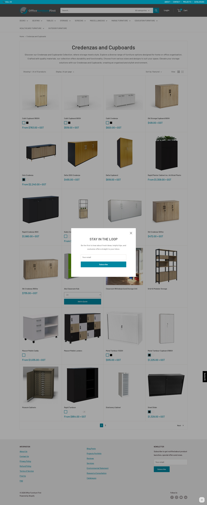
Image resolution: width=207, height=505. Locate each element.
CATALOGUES (199, 2)
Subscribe (103, 264)
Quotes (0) (205, 376)
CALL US (8, 2)
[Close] (131, 233)
